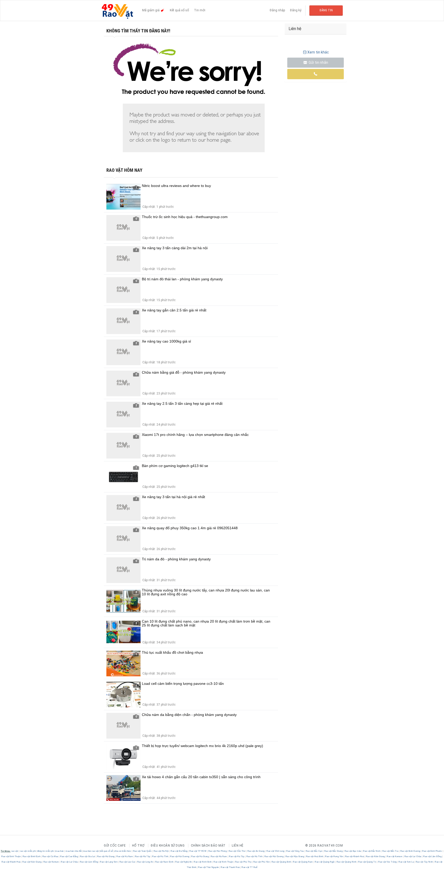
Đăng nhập (277, 10)
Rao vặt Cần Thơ (237, 851)
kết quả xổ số (106, 851)
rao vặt (14, 851)
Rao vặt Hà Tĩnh (160, 856)
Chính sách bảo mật (208, 845)
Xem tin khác (318, 52)
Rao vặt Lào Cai (127, 862)
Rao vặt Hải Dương (180, 856)
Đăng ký (295, 10)
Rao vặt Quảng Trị (367, 862)
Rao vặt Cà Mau (50, 856)
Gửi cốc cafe (115, 845)
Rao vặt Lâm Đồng (432, 856)
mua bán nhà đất (74, 851)
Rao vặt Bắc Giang (333, 851)
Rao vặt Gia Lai (87, 856)
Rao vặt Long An (145, 862)
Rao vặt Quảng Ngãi (324, 862)
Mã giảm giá (151, 10)
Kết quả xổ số (179, 10)
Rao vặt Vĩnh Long (275, 851)
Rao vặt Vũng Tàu (295, 851)
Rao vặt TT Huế (249, 867)
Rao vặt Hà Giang (105, 856)
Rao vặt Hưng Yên (334, 856)
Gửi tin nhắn (318, 62)
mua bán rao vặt (91, 851)
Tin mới (199, 10)
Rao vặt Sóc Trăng (387, 862)
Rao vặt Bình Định (31, 856)
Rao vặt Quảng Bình (281, 862)
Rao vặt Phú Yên (261, 862)
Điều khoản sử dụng (167, 845)
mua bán (59, 851)
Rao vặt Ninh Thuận (223, 862)
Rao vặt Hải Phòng (217, 851)
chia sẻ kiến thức (122, 851)
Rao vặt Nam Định (164, 862)
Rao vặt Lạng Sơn (108, 862)
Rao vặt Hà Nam (125, 856)
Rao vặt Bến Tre (390, 851)
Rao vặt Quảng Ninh (346, 862)
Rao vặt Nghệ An (184, 862)
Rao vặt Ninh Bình (202, 862)
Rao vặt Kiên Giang (375, 856)
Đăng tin (326, 10)
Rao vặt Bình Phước (432, 851)
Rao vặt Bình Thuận (11, 856)
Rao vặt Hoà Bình (314, 856)
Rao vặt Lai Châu (413, 856)
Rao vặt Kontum (394, 856)
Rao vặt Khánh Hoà (354, 856)
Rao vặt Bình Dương (410, 851)
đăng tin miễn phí (45, 851)
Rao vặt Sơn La (406, 862)
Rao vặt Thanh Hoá (230, 867)
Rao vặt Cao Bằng (69, 856)
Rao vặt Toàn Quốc (142, 851)
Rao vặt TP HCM (198, 851)
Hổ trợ (138, 845)
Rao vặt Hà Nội (161, 851)
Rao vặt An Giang (256, 851)
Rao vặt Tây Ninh (424, 862)
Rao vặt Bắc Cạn (314, 851)
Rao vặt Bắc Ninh (372, 851)
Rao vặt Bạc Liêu (353, 851)
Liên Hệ (238, 845)
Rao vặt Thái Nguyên (209, 867)
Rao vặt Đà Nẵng (179, 851)
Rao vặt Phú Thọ (243, 862)
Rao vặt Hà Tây (142, 856)
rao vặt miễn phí (28, 851)
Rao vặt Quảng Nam (303, 862)
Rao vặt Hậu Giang (295, 856)
